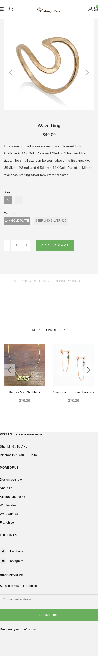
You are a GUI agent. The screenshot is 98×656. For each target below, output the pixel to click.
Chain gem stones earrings (73, 392)
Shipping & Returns (31, 281)
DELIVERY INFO (67, 281)
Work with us (9, 514)
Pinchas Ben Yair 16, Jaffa (18, 455)
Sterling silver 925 (51, 220)
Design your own (12, 479)
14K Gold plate (17, 220)
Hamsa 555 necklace (24, 392)
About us (6, 488)
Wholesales (8, 505)
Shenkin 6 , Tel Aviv (13, 446)
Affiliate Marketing (12, 496)
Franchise (7, 522)
